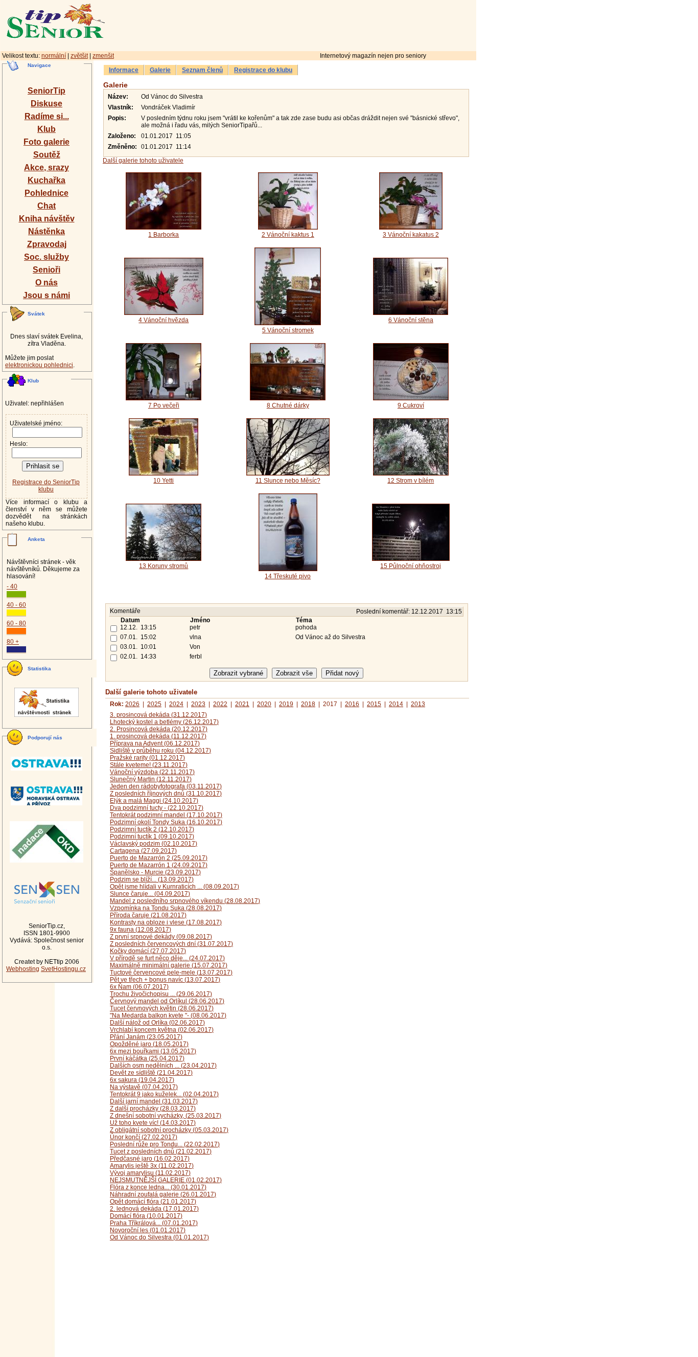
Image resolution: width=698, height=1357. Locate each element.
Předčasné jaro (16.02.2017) (150, 1158)
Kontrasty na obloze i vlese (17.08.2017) (166, 922)
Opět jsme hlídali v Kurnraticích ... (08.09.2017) (174, 886)
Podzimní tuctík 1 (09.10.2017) (152, 836)
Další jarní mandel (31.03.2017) (154, 1101)
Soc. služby (46, 257)
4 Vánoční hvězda (163, 320)
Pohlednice (46, 193)
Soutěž (46, 154)
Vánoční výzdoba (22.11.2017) (152, 772)
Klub (46, 129)
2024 (176, 704)
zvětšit (79, 55)
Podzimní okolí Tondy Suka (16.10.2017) (166, 822)
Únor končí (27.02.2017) (143, 1137)
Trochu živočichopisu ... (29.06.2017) (161, 994)
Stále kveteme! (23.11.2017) (149, 764)
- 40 (12, 586)
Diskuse (46, 103)
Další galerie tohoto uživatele (143, 160)
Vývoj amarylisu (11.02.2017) (150, 1173)
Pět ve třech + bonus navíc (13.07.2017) (165, 979)
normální (53, 55)
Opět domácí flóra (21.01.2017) (153, 1201)
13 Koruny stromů (163, 566)
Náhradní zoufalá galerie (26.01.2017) (163, 1194)
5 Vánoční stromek (288, 330)
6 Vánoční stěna (410, 320)
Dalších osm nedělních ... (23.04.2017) (163, 1065)
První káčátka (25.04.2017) (147, 1058)
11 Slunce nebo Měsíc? (287, 480)
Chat (46, 205)
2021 (242, 704)
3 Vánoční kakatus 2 (411, 234)
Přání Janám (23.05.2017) (146, 1037)
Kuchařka (46, 180)
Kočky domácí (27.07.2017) (148, 951)
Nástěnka (46, 231)
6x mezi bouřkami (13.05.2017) (153, 1051)
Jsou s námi (46, 295)
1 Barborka (163, 234)
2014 (396, 704)
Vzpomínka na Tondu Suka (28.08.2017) (166, 908)
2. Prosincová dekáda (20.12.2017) (158, 729)
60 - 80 (16, 623)
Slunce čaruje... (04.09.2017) (150, 893)
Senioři (46, 269)
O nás (46, 282)
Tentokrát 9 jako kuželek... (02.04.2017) (164, 1094)
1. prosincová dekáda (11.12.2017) (158, 736)
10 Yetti (163, 480)
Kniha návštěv (47, 218)
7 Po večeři (163, 405)
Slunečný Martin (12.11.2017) (151, 779)
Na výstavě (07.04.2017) (144, 1087)
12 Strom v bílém (410, 480)
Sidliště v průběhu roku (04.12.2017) (160, 750)
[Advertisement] (334, 24)
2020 (264, 704)
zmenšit (103, 55)
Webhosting (22, 968)
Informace (123, 70)
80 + (13, 641)
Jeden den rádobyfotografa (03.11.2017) (166, 786)
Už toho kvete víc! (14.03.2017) (153, 1122)
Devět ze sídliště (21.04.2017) (151, 1072)
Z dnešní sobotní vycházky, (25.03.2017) (165, 1115)
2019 (286, 704)
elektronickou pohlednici (39, 365)
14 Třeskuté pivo (288, 576)
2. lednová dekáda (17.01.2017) (154, 1208)
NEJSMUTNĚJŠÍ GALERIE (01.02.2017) (166, 1180)
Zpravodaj (46, 244)
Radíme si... (47, 116)
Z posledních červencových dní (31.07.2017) (171, 943)
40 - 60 (16, 604)
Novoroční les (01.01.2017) (147, 1230)
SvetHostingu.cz (63, 968)
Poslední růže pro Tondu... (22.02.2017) (165, 1144)
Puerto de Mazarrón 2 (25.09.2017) (158, 858)
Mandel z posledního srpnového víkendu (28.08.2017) (185, 900)
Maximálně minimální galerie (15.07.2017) (168, 965)
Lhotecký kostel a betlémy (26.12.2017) (164, 722)
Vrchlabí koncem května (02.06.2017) (162, 1029)
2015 (374, 704)
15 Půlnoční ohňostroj (410, 566)
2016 (352, 704)
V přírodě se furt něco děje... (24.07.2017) (167, 958)
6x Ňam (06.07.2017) (139, 986)
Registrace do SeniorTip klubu (46, 486)
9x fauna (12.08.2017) (140, 929)
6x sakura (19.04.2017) (142, 1079)
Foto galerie (46, 142)
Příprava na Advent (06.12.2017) (155, 743)
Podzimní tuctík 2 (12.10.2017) (152, 829)
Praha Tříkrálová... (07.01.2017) (154, 1223)
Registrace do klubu (263, 70)
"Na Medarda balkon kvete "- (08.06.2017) (168, 1015)
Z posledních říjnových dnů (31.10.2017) (166, 793)
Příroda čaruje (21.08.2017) (148, 915)
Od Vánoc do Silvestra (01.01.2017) (159, 1237)
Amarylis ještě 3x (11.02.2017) (152, 1165)
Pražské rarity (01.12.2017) (147, 757)
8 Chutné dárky (288, 405)
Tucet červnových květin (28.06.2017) (162, 1008)
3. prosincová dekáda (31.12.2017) (158, 714)
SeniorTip (46, 90)
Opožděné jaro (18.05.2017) (149, 1044)
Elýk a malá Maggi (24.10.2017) (154, 800)
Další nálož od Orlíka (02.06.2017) (157, 1022)
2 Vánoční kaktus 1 (288, 234)
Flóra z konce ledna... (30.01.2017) (158, 1187)
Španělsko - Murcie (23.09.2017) (155, 872)
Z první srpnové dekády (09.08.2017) (161, 936)
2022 (220, 704)
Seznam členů (202, 70)
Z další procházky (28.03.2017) (153, 1108)
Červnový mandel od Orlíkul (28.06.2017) (167, 1001)
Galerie (160, 70)
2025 (154, 704)
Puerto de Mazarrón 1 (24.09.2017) (158, 865)
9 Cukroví (411, 405)
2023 (198, 704)
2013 (418, 704)
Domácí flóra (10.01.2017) (146, 1215)
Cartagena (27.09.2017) (143, 850)
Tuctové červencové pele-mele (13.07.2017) (171, 972)
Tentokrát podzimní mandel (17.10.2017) (166, 815)
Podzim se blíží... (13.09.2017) (152, 879)
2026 (132, 704)
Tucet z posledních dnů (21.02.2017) (161, 1151)
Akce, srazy (46, 167)
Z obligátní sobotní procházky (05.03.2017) (169, 1130)
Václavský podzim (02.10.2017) (153, 843)
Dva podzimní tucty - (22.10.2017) (156, 807)
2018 (308, 704)
